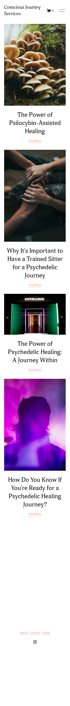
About (24, 633)
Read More (35, 140)
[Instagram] (35, 642)
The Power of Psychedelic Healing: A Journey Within (35, 352)
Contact (35, 633)
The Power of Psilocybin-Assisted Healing (35, 123)
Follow (46, 633)
